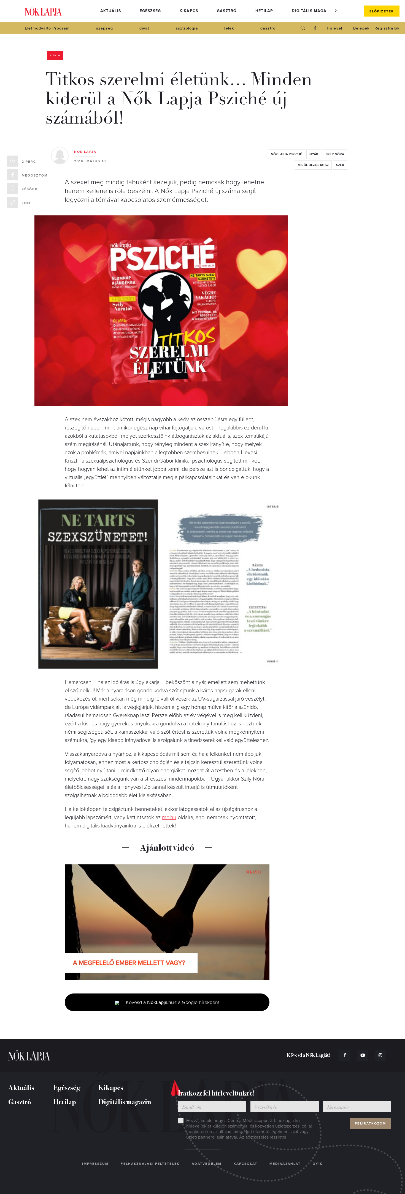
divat (144, 28)
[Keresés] (303, 28)
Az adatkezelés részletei (262, 1137)
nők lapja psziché (286, 154)
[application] (167, 922)
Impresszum (95, 1164)
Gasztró (227, 11)
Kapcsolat (245, 1164)
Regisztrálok (386, 28)
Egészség (150, 11)
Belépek (361, 28)
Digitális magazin (313, 11)
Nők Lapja (43, 11)
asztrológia (186, 28)
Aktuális (110, 11)
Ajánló (55, 55)
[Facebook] (315, 28)
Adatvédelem (207, 1164)
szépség (104, 28)
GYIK (318, 1164)
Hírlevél (334, 28)
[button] (336, 11)
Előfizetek (381, 11)
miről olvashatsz (313, 165)
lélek (229, 28)
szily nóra (335, 154)
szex (340, 165)
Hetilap (264, 11)
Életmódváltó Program (47, 28)
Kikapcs (189, 11)
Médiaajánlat (285, 1164)
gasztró (268, 28)
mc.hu (169, 817)
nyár (313, 154)
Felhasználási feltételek (150, 1164)
